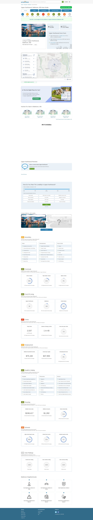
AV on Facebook (58, 512)
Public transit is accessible (46, 195)
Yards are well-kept (30, 197)
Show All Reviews (24, 174)
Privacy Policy (23, 516)
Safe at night (46, 199)
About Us (22, 511)
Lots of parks (46, 197)
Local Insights (40, 511)
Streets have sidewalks (30, 201)
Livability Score (62, 35)
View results (46, 206)
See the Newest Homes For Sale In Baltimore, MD (64, 119)
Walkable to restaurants (62, 197)
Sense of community (62, 201)
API (38, 514)
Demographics (44, 10)
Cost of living (52, 42)
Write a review (32, 168)
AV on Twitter (56, 512)
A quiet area (46, 201)
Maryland (25, 4)
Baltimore (29, 4)
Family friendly (31, 195)
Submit (46, 204)
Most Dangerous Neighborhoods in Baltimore (29, 501)
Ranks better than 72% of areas (27, 44)
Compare (46, 229)
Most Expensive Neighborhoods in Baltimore (63, 501)
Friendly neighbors (30, 199)
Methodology (23, 512)
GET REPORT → (36, 98)
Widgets (39, 512)
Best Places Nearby (55, 10)
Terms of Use (23, 514)
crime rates (59, 39)
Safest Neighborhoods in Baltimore (63, 487)
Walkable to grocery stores (62, 195)
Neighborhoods (66, 10)
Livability (66, 1)
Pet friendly (62, 199)
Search (22, 4)
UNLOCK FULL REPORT (66, 7)
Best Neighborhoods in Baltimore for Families (46, 488)
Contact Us (23, 517)
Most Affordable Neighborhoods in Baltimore (46, 501)
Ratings (28, 39)
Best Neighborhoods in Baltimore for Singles (29, 488)
